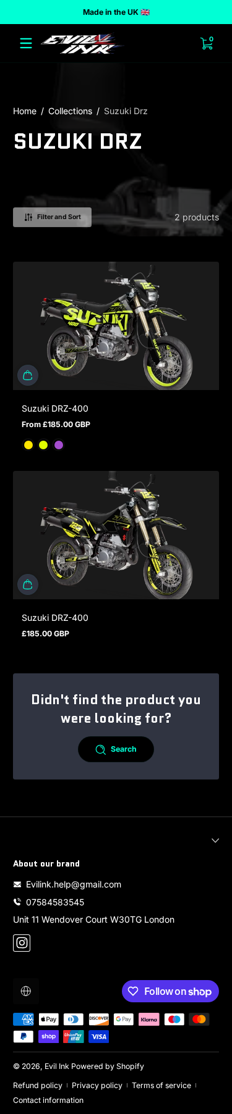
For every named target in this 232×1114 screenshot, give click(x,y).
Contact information (48, 1100)
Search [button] (124, 749)
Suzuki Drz (126, 111)
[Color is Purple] (58, 445)
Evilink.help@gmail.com (73, 884)
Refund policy (37, 1085)
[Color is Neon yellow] (43, 445)
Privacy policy (97, 1085)
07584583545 (55, 902)
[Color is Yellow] (28, 445)
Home (25, 111)
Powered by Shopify (107, 1066)
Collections (70, 111)
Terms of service (161, 1085)
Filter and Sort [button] (59, 217)
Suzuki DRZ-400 (55, 408)
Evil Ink (57, 1066)
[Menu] (26, 43)
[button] (27, 375)
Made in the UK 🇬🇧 (116, 12)
